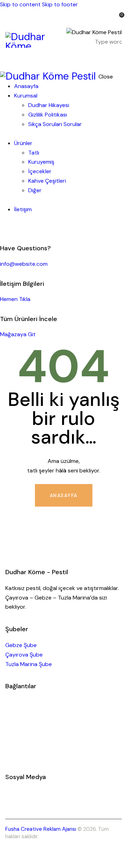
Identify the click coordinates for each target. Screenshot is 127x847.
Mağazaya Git (18, 334)
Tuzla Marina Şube (28, 664)
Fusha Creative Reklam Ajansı (40, 829)
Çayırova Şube (24, 654)
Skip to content (20, 4)
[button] (117, 58)
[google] (20, 228)
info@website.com (24, 264)
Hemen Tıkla (15, 299)
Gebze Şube (21, 645)
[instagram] (12, 228)
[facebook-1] (4, 228)
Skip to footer (60, 4)
